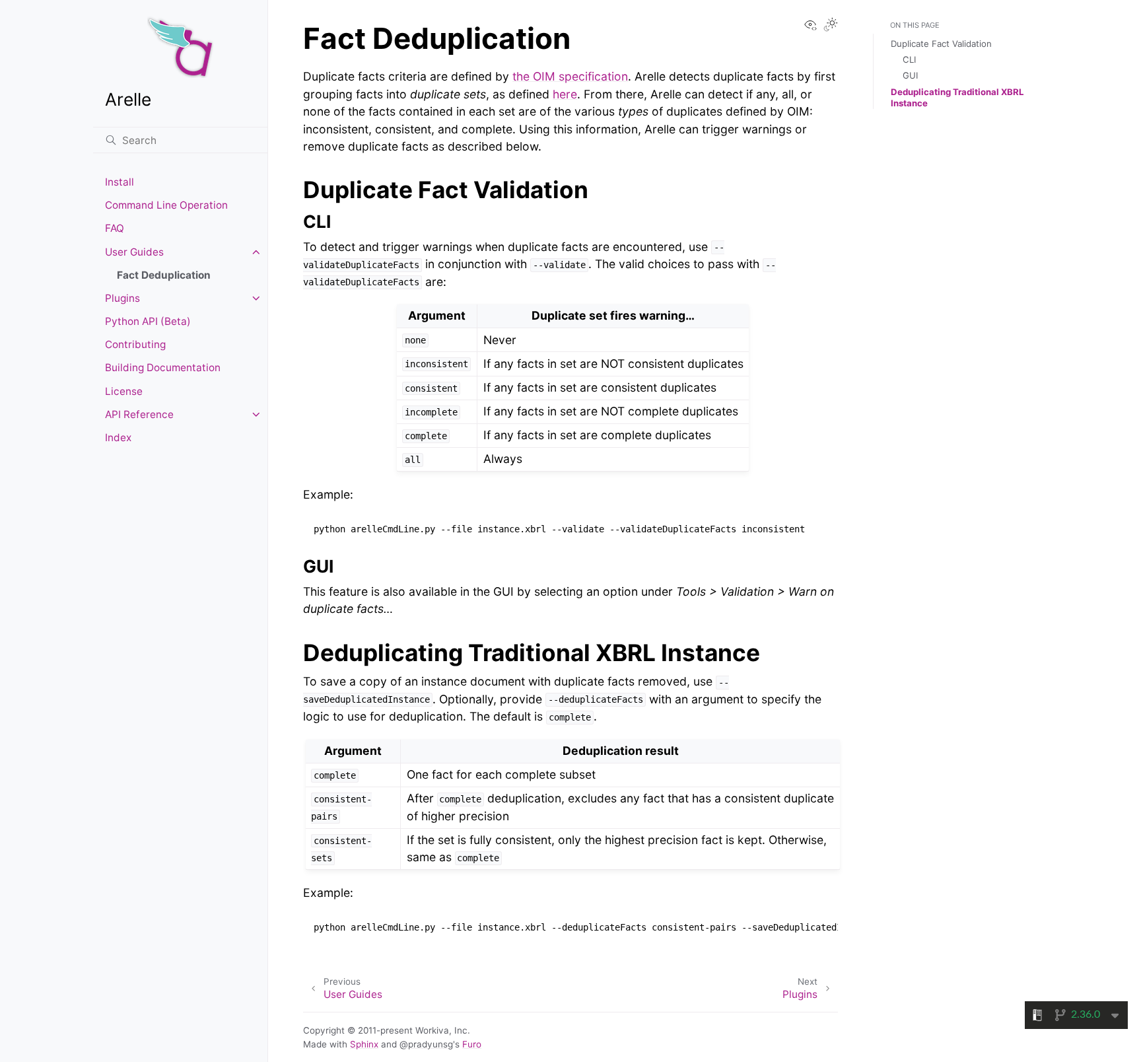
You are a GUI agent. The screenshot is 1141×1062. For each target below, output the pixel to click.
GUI (910, 75)
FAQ (114, 228)
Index (118, 437)
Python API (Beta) (148, 321)
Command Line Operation (166, 205)
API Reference (139, 414)
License (124, 391)
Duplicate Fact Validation (941, 43)
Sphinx (364, 1044)
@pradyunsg (426, 1044)
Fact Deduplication (164, 275)
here (565, 94)
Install (119, 182)
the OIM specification (570, 76)
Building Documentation (163, 367)
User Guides (134, 252)
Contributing (135, 344)
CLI (909, 59)
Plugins (122, 298)
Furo (471, 1044)
